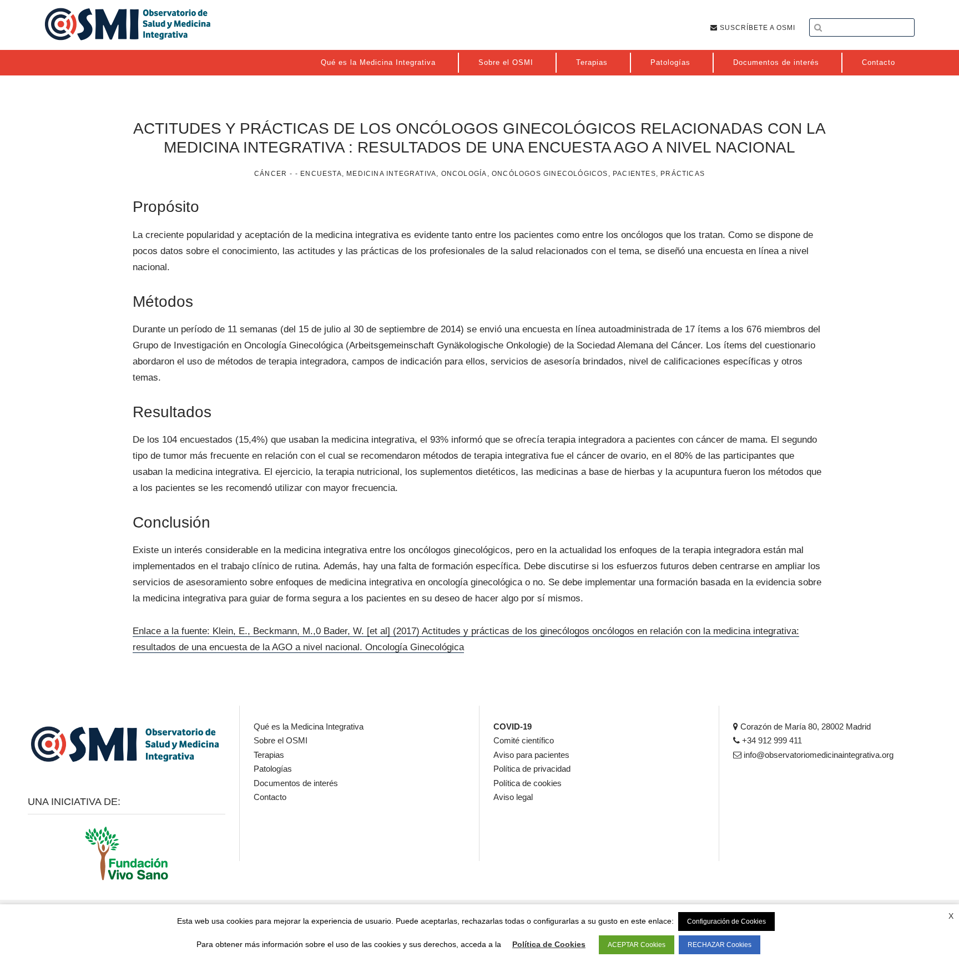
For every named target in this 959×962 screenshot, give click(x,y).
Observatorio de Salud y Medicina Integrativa (127, 23)
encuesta (321, 174)
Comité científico (523, 740)
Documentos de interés (296, 783)
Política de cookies (527, 783)
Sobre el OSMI (280, 740)
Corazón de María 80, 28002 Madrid (804, 726)
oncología (464, 174)
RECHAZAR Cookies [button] (719, 945)
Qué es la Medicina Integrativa (309, 726)
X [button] (950, 916)
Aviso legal (513, 797)
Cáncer (270, 174)
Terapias (269, 755)
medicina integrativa (391, 174)
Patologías (273, 768)
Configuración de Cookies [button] (726, 921)
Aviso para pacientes (531, 755)
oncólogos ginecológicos (550, 174)
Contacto (270, 797)
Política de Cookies (549, 944)
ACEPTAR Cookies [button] (636, 945)
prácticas (682, 174)
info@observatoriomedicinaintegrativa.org (817, 755)
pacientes (634, 174)
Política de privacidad (532, 768)
